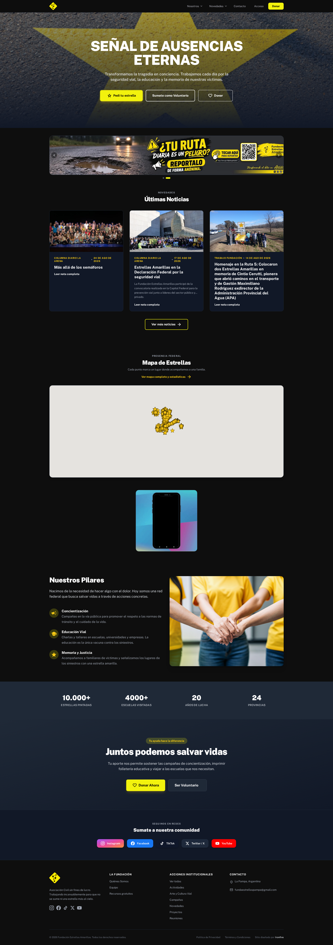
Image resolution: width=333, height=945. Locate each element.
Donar (276, 6)
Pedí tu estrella (121, 95)
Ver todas (175, 881)
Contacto (240, 6)
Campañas (176, 899)
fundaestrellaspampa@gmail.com (256, 889)
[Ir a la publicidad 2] (168, 178)
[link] (166, 155)
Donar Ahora (145, 785)
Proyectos (176, 912)
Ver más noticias (166, 324)
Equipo (113, 887)
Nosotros (195, 6)
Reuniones (176, 918)
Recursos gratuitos (121, 893)
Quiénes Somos (119, 881)
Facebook (143, 843)
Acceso (259, 6)
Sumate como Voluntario (170, 95)
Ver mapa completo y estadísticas (166, 376)
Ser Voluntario (186, 785)
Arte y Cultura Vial (181, 893)
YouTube (227, 843)
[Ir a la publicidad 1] (163, 178)
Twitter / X (198, 843)
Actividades (177, 887)
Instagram (113, 843)
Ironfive (279, 937)
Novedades (218, 6)
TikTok (170, 843)
